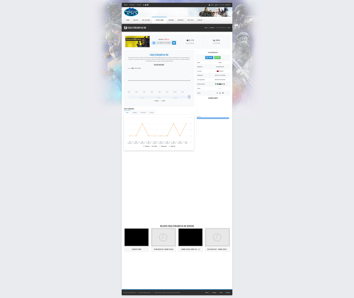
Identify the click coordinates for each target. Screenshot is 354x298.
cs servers (211, 27)
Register (228, 5)
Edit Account (146, 20)
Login (212, 5)
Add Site (135, 20)
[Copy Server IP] (174, 43)
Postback (132, 5)
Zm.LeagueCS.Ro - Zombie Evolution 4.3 (217, 249)
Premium (171, 20)
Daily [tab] (127, 112)
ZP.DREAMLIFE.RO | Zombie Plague (163, 249)
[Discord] (147, 5)
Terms (207, 292)
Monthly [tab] (143, 112)
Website (210, 57)
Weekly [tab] (135, 112)
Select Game (160, 20)
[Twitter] (146, 5)
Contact (199, 20)
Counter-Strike (136, 249)
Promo (125, 5)
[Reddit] (220, 93)
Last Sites (190, 20)
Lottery (139, 5)
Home (128, 20)
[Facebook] (144, 5)
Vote (229, 27)
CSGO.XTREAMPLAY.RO (159, 54)
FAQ (221, 292)
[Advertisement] (213, 164)
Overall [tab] (152, 112)
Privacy (214, 292)
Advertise (181, 20)
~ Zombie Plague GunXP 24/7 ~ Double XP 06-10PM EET (190, 249)
